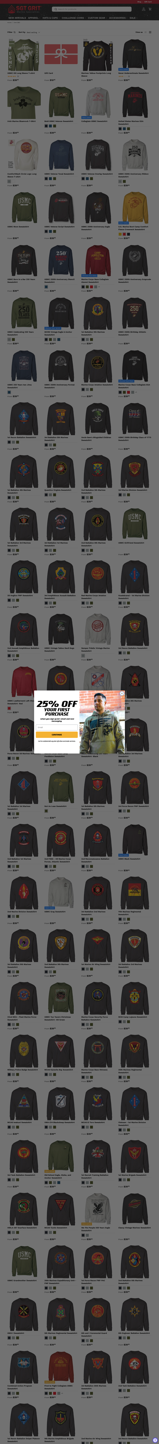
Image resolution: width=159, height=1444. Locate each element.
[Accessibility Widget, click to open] (155, 1440)
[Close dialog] (122, 693)
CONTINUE (57, 734)
